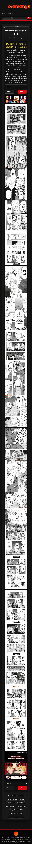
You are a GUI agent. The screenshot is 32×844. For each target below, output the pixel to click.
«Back (22, 91)
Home (10, 38)
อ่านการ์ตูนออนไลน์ (21, 806)
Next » (9, 91)
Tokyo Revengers (18, 38)
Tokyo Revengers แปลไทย (16, 817)
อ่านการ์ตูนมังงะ (10, 806)
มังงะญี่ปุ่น (22, 799)
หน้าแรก (3, 13)
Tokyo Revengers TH (16, 810)
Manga (14, 795)
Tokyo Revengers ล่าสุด (16, 813)
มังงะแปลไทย (11, 802)
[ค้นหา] (29, 18)
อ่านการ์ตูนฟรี (20, 802)
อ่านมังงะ (11, 13)
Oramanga (21, 795)
